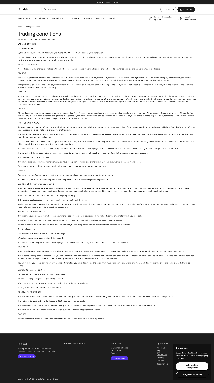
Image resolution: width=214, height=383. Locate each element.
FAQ (158, 351)
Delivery (160, 357)
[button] (186, 9)
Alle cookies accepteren (192, 366)
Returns (160, 360)
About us (161, 348)
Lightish (23, 9)
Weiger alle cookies (192, 374)
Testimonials (162, 364)
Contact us (162, 354)
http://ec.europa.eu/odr (144, 305)
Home (20, 27)
